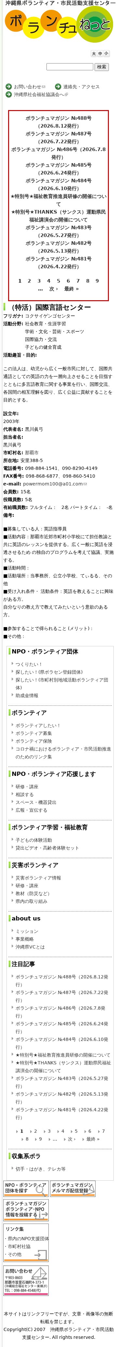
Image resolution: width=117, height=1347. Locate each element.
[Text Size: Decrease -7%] (105, 52)
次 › (53, 289)
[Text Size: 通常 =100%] (99, 52)
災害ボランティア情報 (38, 877)
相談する (25, 794)
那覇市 (32, 452)
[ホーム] (60, 21)
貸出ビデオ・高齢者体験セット (47, 847)
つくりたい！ (29, 664)
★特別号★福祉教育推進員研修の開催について (63, 1055)
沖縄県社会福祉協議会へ (40, 94)
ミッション (27, 931)
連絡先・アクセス (81, 86)
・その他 (12, 1254)
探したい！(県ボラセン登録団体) (49, 672)
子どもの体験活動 (34, 840)
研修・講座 (27, 786)
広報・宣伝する (31, 810)
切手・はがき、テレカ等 (41, 1169)
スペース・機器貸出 (36, 802)
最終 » (71, 289)
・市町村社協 (17, 1246)
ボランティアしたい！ (38, 725)
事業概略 (25, 939)
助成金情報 (27, 695)
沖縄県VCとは (30, 946)
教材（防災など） (34, 893)
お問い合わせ (29, 86)
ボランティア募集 (34, 733)
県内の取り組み (31, 901)
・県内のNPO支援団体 (26, 1238)
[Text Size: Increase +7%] (93, 52)
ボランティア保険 (34, 741)
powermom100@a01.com (55, 483)
